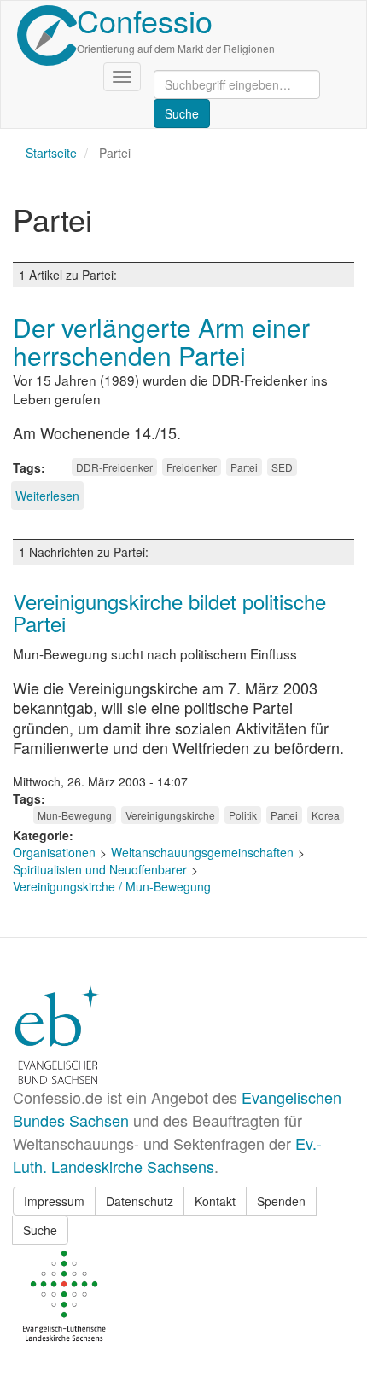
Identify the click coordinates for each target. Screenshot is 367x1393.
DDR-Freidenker (114, 467)
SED (282, 467)
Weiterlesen (47, 495)
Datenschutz (139, 1201)
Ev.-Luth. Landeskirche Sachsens (167, 1154)
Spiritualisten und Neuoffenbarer (100, 869)
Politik (243, 815)
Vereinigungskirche (170, 815)
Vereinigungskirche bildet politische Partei (169, 612)
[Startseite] (47, 35)
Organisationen (54, 852)
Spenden (281, 1201)
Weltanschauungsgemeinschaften (202, 852)
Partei (244, 467)
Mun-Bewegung (75, 815)
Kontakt (215, 1201)
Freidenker (191, 467)
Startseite (51, 152)
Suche (40, 1230)
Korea (326, 815)
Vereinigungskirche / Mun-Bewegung (112, 886)
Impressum (54, 1201)
